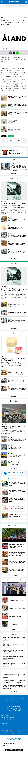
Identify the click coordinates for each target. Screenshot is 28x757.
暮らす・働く (21, 5)
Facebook (8, 709)
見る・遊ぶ (12, 5)
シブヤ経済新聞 (14, 2)
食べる (7, 5)
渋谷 (8, 26)
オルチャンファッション (15, 26)
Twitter (12, 709)
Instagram (15, 709)
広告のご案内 (4, 723)
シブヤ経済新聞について (7, 715)
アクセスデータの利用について (8, 719)
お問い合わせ (4, 721)
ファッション (4, 26)
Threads (19, 709)
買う (17, 5)
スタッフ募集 (4, 725)
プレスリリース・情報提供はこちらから (10, 717)
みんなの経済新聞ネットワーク (14, 739)
